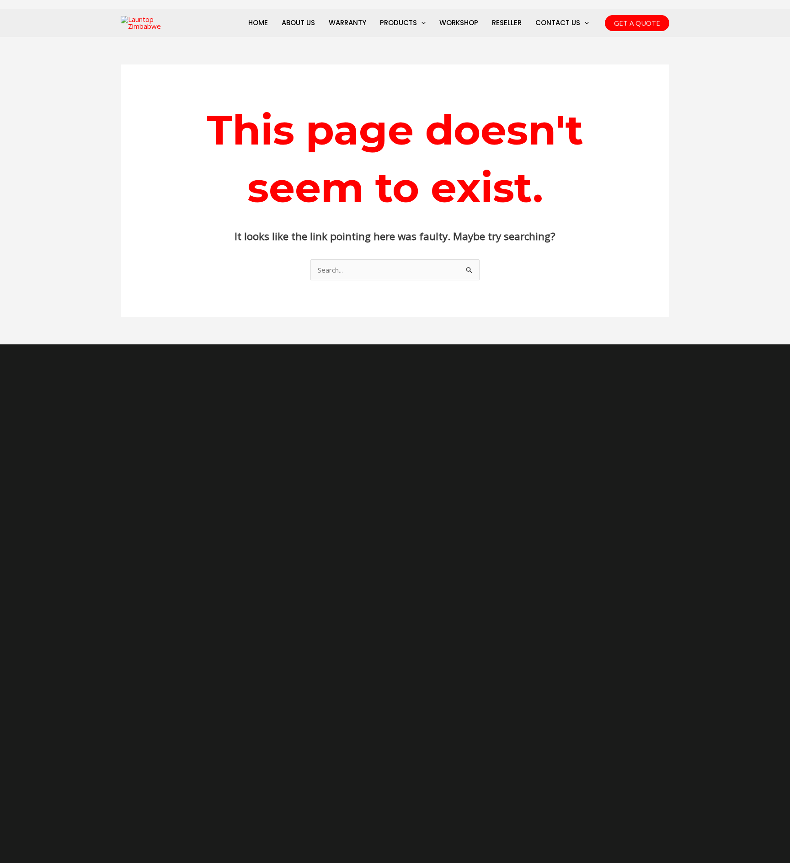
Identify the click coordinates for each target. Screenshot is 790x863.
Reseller (507, 22)
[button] (421, 23)
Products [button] (398, 22)
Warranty (347, 22)
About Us (298, 22)
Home (258, 22)
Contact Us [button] (557, 22)
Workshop (458, 22)
